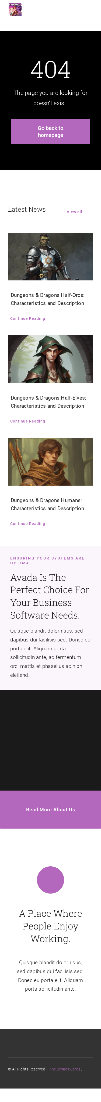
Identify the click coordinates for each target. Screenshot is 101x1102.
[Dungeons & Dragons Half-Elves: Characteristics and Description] (50, 359)
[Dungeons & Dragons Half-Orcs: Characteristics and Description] (50, 256)
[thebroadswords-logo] (15, 5)
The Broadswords (65, 1069)
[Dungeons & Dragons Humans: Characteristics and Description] (50, 462)
